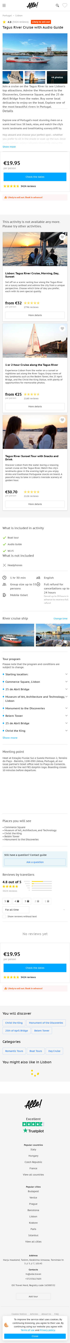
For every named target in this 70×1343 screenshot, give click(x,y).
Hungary (33, 1155)
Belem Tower (41, 1030)
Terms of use (27, 1330)
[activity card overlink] (35, 293)
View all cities (33, 1241)
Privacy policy (47, 1330)
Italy (33, 1149)
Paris (33, 1229)
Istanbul (33, 1235)
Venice (33, 1197)
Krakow (33, 1222)
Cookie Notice (19, 1314)
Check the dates (35, 176)
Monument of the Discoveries (46, 1022)
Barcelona (33, 1210)
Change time (60, 618)
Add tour (33, 1296)
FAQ (56, 1314)
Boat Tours (36, 1051)
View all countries (33, 1174)
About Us (46, 1314)
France (33, 1168)
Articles (34, 1314)
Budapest (33, 1191)
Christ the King (14, 1022)
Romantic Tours (14, 1051)
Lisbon (33, 1216)
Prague (33, 1203)
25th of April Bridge (16, 1030)
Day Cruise (54, 1051)
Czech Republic (33, 1162)
